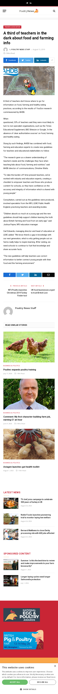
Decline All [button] (42, 682)
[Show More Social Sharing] (52, 60)
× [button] (55, 666)
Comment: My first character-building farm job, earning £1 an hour (27, 418)
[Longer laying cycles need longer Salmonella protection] (11, 580)
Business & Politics (11, 366)
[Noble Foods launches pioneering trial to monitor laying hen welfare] (11, 518)
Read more (51, 677)
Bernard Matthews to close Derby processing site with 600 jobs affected (37, 531)
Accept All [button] (15, 682)
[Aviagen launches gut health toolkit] (29, 444)
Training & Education (12, 27)
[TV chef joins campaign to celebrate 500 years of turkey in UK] (11, 503)
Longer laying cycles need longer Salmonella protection (35, 578)
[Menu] (4, 11)
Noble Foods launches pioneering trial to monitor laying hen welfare (36, 516)
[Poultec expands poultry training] (29, 347)
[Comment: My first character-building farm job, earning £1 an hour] (29, 394)
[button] (29, 689)
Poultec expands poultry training (19, 369)
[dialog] (29, 678)
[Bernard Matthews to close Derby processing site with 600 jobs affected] (11, 534)
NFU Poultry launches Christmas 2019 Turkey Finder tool (17, 293)
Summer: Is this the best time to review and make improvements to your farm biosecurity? (38, 563)
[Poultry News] (29, 11)
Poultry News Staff (20, 49)
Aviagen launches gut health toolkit (21, 467)
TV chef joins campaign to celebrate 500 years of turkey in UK (36, 500)
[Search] (53, 11)
